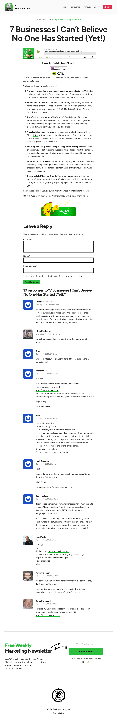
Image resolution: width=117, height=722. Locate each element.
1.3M (108, 7)
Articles (87, 7)
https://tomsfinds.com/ (58, 551)
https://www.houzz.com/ (47, 390)
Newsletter (75, 7)
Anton (35, 135)
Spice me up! (86, 651)
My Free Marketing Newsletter (68, 19)
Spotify (71, 63)
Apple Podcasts (59, 63)
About (96, 7)
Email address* (30, 266)
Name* (26, 256)
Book (65, 7)
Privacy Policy (58, 713)
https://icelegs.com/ (54, 359)
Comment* (28, 239)
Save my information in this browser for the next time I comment (55, 276)
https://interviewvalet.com (48, 615)
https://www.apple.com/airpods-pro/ (52, 557)
